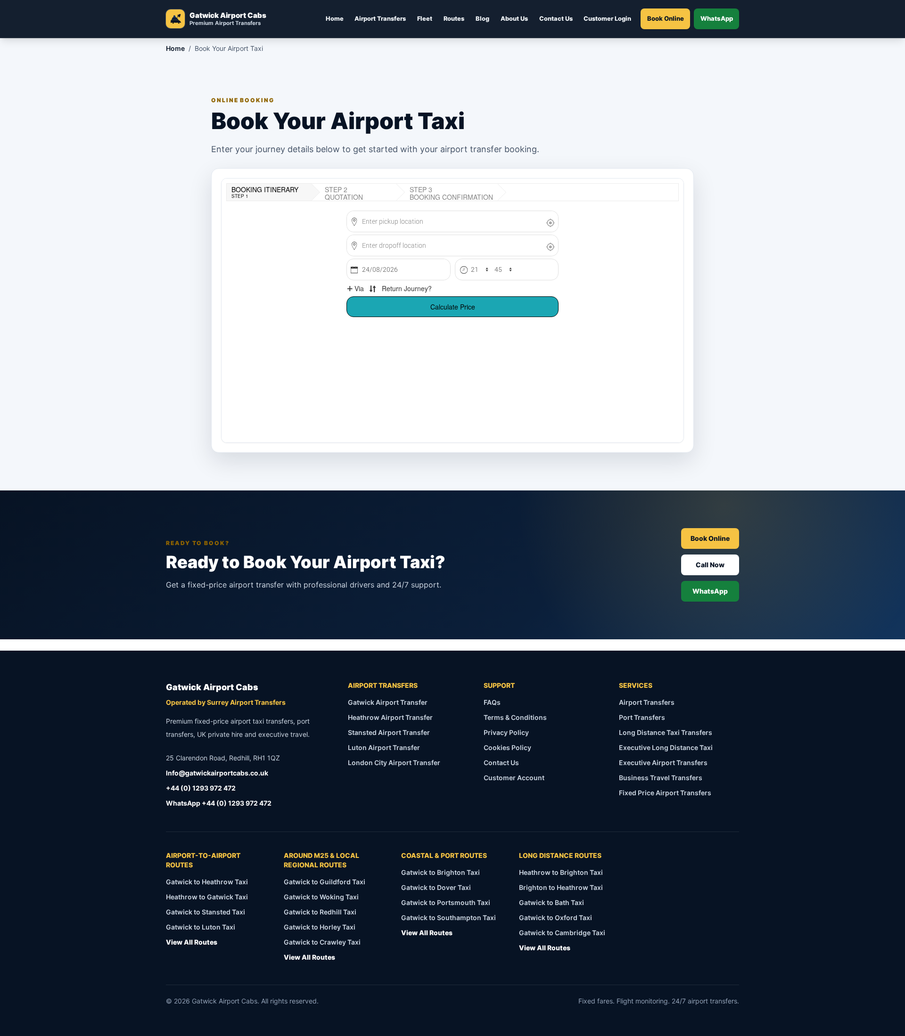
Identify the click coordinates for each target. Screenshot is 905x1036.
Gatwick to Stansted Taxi (205, 912)
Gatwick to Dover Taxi (436, 887)
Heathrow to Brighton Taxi (561, 872)
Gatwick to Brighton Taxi (440, 872)
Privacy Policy (506, 732)
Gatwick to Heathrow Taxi (207, 882)
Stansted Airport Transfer (389, 732)
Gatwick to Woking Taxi (321, 897)
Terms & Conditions (515, 717)
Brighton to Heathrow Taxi (561, 887)
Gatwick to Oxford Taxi (555, 918)
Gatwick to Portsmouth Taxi (445, 902)
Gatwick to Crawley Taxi (322, 942)
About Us (514, 18)
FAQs (492, 702)
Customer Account (514, 778)
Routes (454, 18)
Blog (482, 18)
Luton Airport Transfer (384, 747)
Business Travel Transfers (660, 778)
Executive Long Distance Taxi (666, 747)
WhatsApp (716, 18)
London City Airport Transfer (394, 763)
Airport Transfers (380, 18)
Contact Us (556, 18)
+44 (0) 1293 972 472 (201, 788)
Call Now (710, 565)
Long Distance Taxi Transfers (665, 732)
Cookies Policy (507, 747)
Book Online (665, 18)
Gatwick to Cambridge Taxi (562, 933)
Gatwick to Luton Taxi (200, 927)
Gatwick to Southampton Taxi (448, 918)
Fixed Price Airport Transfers (665, 793)
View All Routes (191, 942)
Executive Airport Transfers (663, 763)
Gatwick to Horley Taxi (319, 927)
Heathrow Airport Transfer (390, 717)
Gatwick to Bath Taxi (551, 902)
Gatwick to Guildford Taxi (324, 882)
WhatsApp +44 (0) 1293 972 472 (219, 803)
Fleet (424, 18)
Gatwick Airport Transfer (388, 702)
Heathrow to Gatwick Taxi (207, 897)
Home (335, 18)
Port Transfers (642, 717)
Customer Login (607, 18)
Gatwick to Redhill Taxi (320, 912)
